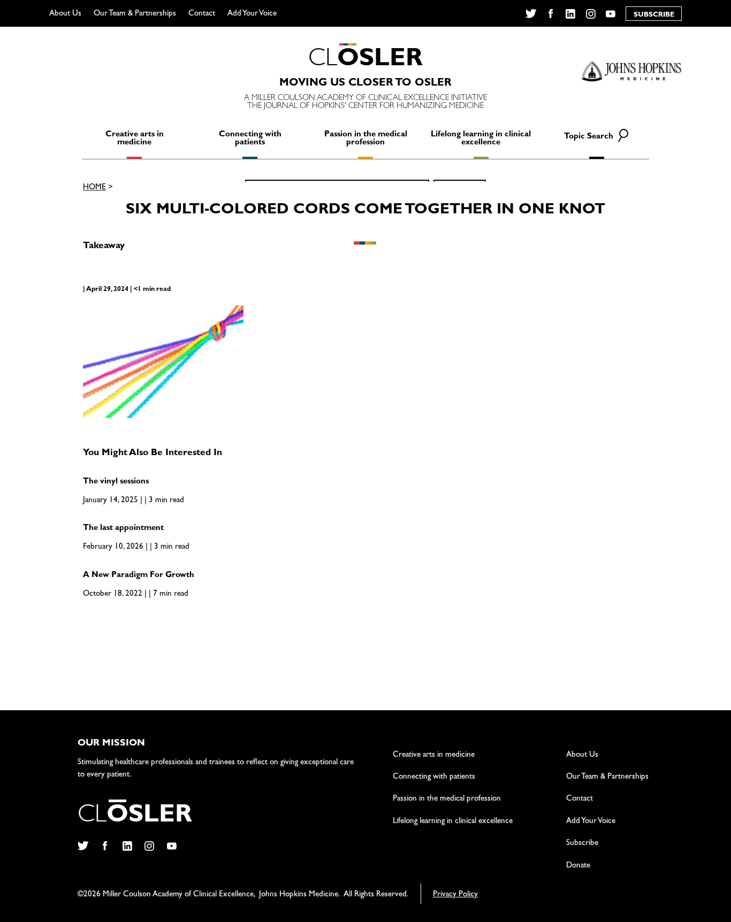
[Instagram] (590, 14)
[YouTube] (611, 14)
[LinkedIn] (571, 14)
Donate (578, 866)
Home (94, 189)
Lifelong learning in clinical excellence (481, 139)
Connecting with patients (250, 139)
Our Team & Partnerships (135, 14)
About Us (65, 14)
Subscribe (582, 844)
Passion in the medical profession (365, 139)
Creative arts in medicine (134, 139)
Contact (201, 14)
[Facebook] (550, 14)
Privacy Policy (455, 895)
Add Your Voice (252, 14)
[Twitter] (531, 14)
